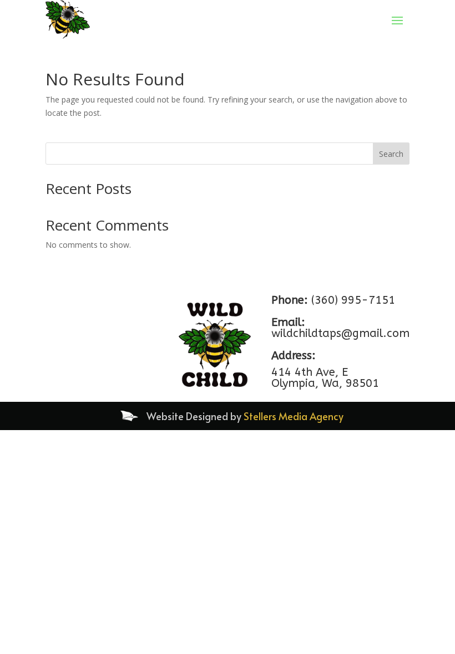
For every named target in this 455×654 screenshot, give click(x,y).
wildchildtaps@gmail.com (340, 333)
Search (391, 154)
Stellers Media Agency (293, 416)
